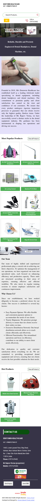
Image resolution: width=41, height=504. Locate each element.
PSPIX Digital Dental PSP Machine (10, 240)
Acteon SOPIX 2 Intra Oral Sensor (10, 213)
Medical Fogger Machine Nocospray (31, 393)
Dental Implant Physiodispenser (31, 213)
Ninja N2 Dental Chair (31, 240)
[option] (20, 30)
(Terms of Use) (30, 498)
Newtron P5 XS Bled (31, 189)
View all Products (33, 139)
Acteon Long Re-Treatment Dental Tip (31, 163)
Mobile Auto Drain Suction (10, 393)
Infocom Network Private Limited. (26, 500)
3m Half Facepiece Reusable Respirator (10, 163)
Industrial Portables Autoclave (10, 420)
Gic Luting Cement (10, 189)
